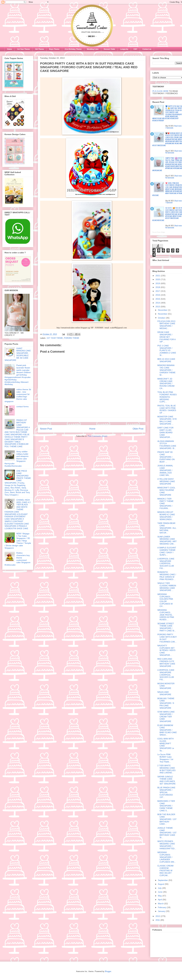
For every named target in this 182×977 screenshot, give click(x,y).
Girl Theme (39, 49)
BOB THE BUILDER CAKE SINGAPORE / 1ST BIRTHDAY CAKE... (167, 819)
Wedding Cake (93, 49)
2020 (158, 279)
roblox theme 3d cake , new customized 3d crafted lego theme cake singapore (18, 395)
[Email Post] (63, 334)
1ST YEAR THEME (55, 338)
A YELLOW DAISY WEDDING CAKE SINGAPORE (166, 481)
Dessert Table (109, 49)
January (162, 911)
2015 (158, 299)
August (161, 884)
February (162, 907)
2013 (158, 306)
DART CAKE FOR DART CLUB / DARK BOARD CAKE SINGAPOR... (165, 432)
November (163, 314)
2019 (158, 283)
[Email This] (68, 334)
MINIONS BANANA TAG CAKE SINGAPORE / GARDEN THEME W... (166, 370)
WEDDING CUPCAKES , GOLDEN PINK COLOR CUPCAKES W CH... (165, 600)
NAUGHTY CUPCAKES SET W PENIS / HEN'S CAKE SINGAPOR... (166, 650)
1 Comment (169, 202)
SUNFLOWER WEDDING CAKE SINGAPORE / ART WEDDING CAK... (167, 540)
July (160, 888)
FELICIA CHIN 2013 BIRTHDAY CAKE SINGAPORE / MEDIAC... (166, 324)
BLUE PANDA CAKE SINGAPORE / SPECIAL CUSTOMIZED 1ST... (166, 792)
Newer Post (46, 429)
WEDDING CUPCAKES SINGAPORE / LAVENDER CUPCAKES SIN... (166, 857)
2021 (158, 275)
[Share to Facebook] (76, 334)
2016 (158, 295)
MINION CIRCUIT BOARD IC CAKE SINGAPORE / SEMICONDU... (166, 515)
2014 (158, 303)
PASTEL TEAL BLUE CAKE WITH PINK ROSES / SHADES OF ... (166, 409)
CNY (135, 49)
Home (9, 49)
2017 (158, 291)
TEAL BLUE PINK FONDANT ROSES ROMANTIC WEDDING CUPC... (167, 397)
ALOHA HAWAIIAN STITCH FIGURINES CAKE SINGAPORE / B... (166, 444)
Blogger (108, 971)
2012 (158, 916)
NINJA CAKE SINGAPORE (164, 693)
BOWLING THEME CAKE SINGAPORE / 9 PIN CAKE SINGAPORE (165, 703)
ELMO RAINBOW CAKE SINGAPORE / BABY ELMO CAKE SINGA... (167, 730)
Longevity (124, 49)
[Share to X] (73, 334)
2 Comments (169, 128)
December (163, 310)
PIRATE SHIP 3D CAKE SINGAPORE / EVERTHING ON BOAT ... (166, 457)
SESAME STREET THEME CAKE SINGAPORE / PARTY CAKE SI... (166, 627)
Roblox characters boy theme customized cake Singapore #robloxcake (17, 559)
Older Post (138, 429)
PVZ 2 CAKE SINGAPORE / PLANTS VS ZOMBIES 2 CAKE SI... (166, 350)
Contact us (146, 49)
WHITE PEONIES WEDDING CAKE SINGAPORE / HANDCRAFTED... (166, 845)
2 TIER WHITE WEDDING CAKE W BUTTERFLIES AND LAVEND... (166, 769)
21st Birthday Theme (73, 49)
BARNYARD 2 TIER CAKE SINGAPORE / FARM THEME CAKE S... (166, 806)
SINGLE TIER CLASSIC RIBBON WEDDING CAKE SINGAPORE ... (166, 586)
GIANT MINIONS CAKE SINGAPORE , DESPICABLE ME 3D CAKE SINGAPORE (18, 354)
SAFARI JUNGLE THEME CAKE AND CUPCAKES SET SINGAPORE (166, 780)
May (160, 896)
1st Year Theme (23, 49)
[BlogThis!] (71, 334)
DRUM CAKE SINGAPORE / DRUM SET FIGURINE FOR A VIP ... (166, 337)
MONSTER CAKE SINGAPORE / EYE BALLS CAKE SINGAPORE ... (167, 420)
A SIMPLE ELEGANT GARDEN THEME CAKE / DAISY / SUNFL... (166, 551)
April (160, 899)
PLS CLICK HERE (160, 91)
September (163, 880)
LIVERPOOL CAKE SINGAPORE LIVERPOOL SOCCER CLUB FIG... (165, 563)
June (160, 892)
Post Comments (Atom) (97, 436)
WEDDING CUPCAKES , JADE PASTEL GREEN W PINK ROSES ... (165, 615)
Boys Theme (54, 49)
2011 (158, 920)
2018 (158, 287)
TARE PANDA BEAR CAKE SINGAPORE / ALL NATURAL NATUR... (166, 528)
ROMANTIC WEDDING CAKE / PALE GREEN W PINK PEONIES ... (166, 575)
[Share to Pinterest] (79, 334)
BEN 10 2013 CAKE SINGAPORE (166, 360)
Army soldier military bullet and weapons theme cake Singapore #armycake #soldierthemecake (16, 458)
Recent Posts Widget (158, 232)
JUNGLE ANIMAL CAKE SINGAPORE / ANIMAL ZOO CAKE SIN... (165, 470)
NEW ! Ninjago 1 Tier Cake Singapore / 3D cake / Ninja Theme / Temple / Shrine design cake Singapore (18, 540)
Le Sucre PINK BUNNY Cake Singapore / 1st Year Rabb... (165, 758)
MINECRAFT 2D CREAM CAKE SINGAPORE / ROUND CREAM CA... (165, 383)
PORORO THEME (71, 338)
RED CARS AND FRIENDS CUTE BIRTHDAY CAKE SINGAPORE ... (166, 662)
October (162, 318)
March (161, 903)
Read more (177, 126)
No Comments (170, 153)
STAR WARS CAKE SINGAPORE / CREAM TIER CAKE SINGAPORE (166, 716)
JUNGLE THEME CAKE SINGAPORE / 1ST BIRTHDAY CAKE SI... (167, 833)
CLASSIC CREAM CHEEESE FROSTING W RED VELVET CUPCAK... (165, 870)
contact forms (22, 406)
